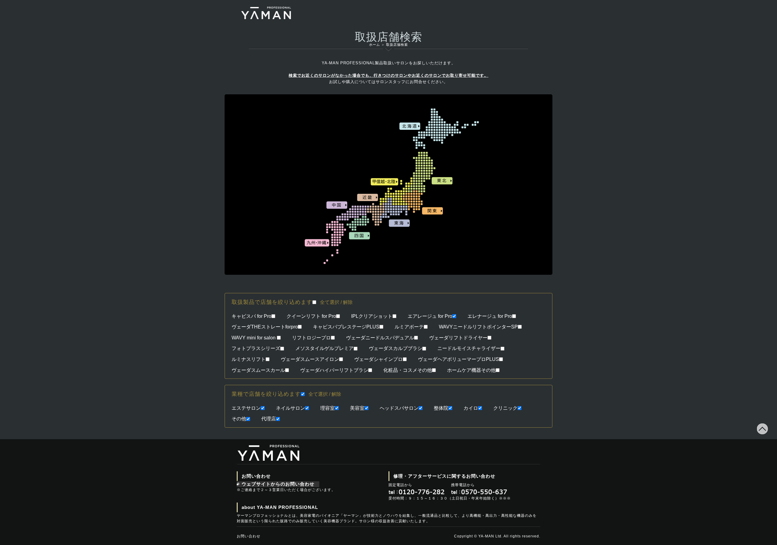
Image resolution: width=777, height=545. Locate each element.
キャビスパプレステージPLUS (346, 326)
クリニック (505, 408)
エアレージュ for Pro (430, 316)
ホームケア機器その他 (471, 370)
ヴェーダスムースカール (258, 370)
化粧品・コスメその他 (407, 370)
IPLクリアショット (371, 316)
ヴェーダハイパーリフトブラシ (334, 370)
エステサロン (246, 408)
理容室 (327, 408)
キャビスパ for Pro (251, 316)
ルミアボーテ (409, 326)
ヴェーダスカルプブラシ (395, 348)
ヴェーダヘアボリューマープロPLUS (458, 359)
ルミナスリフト (249, 359)
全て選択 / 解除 (336, 302)
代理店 (268, 418)
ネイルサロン (290, 408)
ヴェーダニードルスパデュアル (380, 337)
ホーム (374, 44)
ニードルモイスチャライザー (468, 348)
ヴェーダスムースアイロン (310, 359)
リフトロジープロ (311, 337)
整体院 (441, 408)
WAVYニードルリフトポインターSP (478, 326)
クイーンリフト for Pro (311, 316)
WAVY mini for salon (254, 337)
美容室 (357, 408)
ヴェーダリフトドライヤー (458, 337)
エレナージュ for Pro (489, 316)
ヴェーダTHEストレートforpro (265, 326)
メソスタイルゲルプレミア (324, 348)
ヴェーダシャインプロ (378, 359)
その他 (239, 418)
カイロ (470, 408)
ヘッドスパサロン (399, 408)
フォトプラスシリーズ (256, 348)
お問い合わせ (248, 536)
